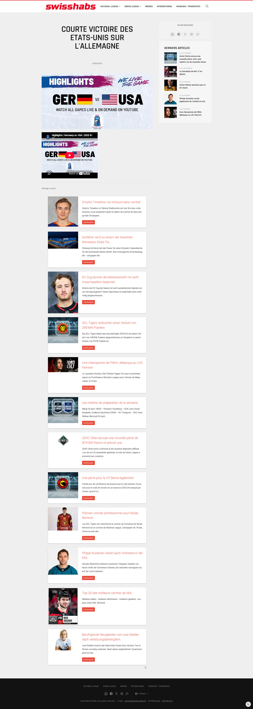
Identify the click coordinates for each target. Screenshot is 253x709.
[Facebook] (178, 34)
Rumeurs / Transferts (188, 6)
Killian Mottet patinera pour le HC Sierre (192, 86)
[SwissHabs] (70, 6)
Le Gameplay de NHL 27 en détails (190, 73)
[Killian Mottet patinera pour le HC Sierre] (170, 85)
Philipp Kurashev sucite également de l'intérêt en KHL (192, 100)
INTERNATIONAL (137, 686)
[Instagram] (191, 34)
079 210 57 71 (167, 701)
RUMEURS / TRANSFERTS (159, 686)
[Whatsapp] (172, 34)
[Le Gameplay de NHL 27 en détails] (170, 71)
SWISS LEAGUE (109, 686)
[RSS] (197, 34)
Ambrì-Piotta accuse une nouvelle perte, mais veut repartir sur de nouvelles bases (192, 59)
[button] (207, 6)
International (164, 6)
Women (149, 6)
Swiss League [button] (132, 6)
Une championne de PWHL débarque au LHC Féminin (190, 113)
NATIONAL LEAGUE (91, 686)
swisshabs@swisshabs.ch (135, 701)
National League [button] (109, 6)
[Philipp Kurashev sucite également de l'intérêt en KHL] (170, 98)
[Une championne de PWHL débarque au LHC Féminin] (170, 112)
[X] (185, 34)
